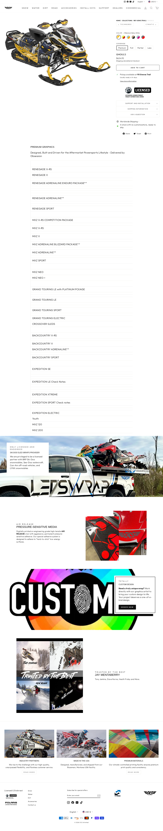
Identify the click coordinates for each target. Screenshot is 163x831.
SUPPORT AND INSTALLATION (137, 103)
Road (55, 8)
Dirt (45, 8)
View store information (128, 81)
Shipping (119, 61)
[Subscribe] (98, 795)
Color (128, 33)
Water (36, 8)
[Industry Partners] (29, 744)
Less (149, 48)
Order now (127, 607)
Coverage (120, 44)
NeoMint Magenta (138, 37)
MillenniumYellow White (119, 37)
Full (131, 48)
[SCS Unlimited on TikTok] (81, 802)
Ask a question (138, 114)
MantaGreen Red (124, 37)
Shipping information (138, 109)
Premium (122, 48)
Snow (25, 8)
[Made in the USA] (81, 744)
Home (118, 20)
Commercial (133, 8)
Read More (29, 772)
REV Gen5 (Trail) (140, 20)
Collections (127, 20)
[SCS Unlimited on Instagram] (68, 802)
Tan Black (133, 37)
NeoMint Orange (128, 37)
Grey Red (143, 37)
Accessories (69, 8)
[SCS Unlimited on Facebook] (72, 802)
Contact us (32, 805)
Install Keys (88, 8)
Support (104, 8)
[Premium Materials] (134, 744)
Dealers (118, 8)
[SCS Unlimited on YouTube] (77, 802)
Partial (140, 48)
